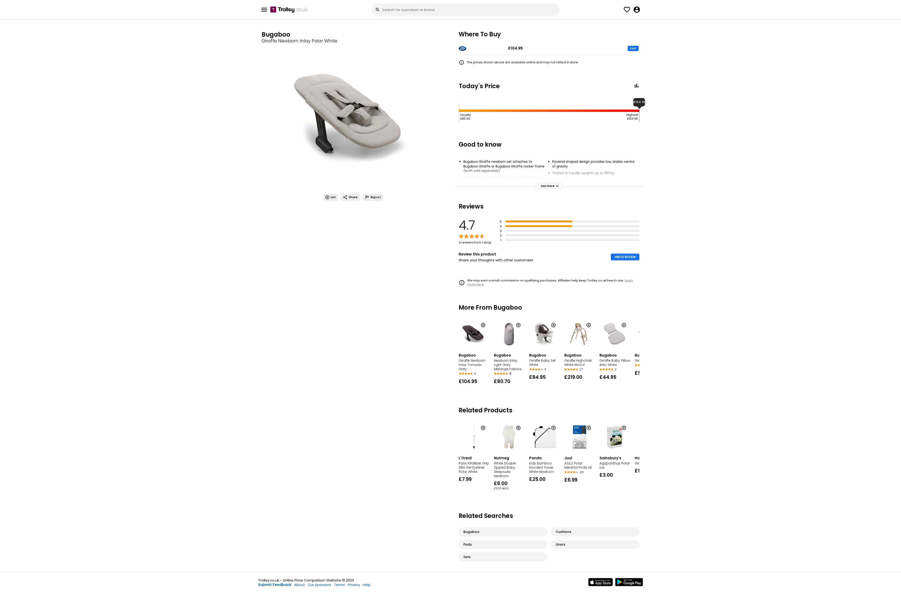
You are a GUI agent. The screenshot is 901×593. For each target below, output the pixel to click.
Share (353, 197)
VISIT (633, 48)
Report (375, 197)
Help (366, 584)
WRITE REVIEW (625, 257)
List (333, 197)
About (299, 584)
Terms (339, 584)
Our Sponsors (319, 584)
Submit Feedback (274, 584)
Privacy (354, 584)
